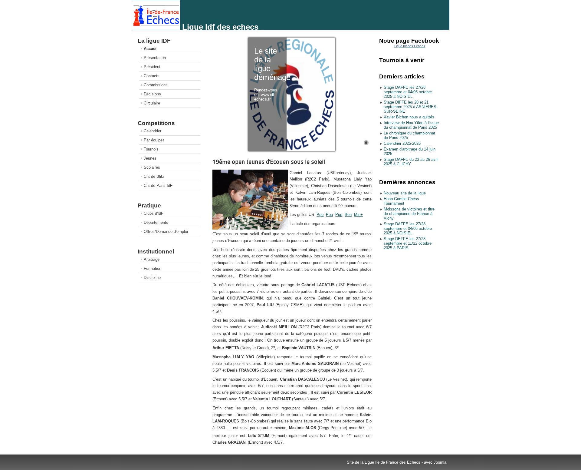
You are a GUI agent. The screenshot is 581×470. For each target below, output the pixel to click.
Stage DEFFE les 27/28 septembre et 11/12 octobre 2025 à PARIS (408, 243)
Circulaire (152, 103)
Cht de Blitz (154, 176)
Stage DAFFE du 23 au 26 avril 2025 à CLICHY (411, 161)
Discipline (152, 277)
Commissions (156, 85)
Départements (156, 222)
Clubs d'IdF (153, 213)
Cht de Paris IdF (158, 185)
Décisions (152, 94)
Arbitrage (151, 259)
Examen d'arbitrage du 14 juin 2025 (409, 151)
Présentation (155, 57)
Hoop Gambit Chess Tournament (401, 201)
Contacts (151, 76)
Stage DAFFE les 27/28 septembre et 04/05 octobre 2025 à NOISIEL (408, 92)
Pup (338, 214)
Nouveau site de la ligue (405, 193)
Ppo (320, 214)
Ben (348, 214)
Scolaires (152, 167)
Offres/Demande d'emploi (166, 231)
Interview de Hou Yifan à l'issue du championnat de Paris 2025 (411, 125)
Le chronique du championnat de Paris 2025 (409, 135)
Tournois (151, 149)
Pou (329, 214)
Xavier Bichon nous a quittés (409, 117)
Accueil (151, 48)
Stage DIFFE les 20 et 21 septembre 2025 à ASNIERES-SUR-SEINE (411, 107)
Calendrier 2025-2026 (402, 143)
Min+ (358, 214)
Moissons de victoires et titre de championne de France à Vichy (409, 213)
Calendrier (152, 131)
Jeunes (150, 158)
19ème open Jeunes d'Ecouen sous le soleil (268, 161)
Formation (152, 268)
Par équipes (154, 140)
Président (152, 67)
